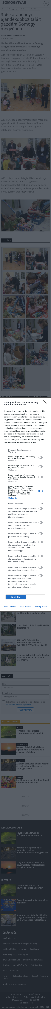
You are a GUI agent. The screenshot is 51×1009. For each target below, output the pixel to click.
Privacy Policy (41, 606)
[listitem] (25, 451)
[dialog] (25, 504)
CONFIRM (15, 597)
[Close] (45, 402)
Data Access (25, 606)
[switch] (40, 457)
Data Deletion (10, 606)
